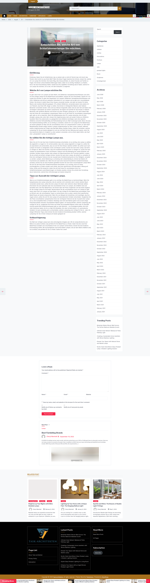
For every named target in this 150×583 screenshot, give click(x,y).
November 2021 (101, 280)
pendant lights (101, 70)
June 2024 (100, 178)
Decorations (23, 16)
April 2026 (100, 101)
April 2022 (100, 266)
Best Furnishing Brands (52, 433)
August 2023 (101, 213)
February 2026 (101, 108)
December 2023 (101, 199)
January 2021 (101, 311)
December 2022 (101, 241)
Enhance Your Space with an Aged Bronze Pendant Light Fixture (106, 581)
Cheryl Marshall (56, 52)
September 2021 (102, 287)
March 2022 (100, 269)
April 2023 (100, 227)
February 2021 (101, 308)
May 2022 (100, 262)
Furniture (33, 16)
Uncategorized (101, 81)
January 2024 (101, 196)
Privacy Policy (33, 558)
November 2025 (102, 119)
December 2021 (101, 276)
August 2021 (100, 290)
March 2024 (100, 189)
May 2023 (100, 224)
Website (88, 394)
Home (9, 16)
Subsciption (32, 562)
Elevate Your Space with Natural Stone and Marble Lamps (108, 342)
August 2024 (101, 171)
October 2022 (101, 248)
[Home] (4, 15)
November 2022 (102, 245)
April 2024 (100, 185)
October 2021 (101, 283)
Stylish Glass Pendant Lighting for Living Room (74, 581)
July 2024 (100, 175)
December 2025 (101, 115)
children (99, 49)
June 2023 (100, 220)
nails (98, 67)
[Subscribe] (148, 15)
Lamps (50, 16)
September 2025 (102, 126)
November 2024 (102, 161)
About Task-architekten (35, 555)
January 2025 (101, 154)
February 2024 (101, 192)
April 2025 (100, 143)
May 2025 (100, 140)
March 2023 (100, 231)
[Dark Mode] (134, 15)
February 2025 (101, 150)
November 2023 (102, 203)
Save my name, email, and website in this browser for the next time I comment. (66, 402)
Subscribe (98, 553)
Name (44, 394)
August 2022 (101, 255)
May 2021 (100, 297)
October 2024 (101, 164)
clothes (99, 53)
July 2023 (100, 217)
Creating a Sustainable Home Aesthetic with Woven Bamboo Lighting (108, 337)
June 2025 (100, 136)
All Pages (96, 538)
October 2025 (101, 122)
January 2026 (101, 112)
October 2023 (101, 206)
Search (99, 29)
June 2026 (100, 94)
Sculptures (100, 77)
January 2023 (101, 238)
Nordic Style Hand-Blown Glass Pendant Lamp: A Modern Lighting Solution (109, 347)
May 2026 (100, 98)
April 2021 (100, 301)
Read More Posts (98, 534)
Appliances (41, 16)
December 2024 (101, 157)
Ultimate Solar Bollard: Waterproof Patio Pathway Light (109, 331)
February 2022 (101, 273)
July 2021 (100, 294)
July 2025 (100, 133)
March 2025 (100, 147)
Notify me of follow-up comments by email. (52, 408)
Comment (45, 373)
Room (15, 16)
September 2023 (102, 210)
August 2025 (101, 129)
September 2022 (102, 252)
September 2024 (102, 168)
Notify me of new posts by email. (73, 407)
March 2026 (100, 105)
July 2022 (100, 259)
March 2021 (100, 304)
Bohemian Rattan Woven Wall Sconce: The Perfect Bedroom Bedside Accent (108, 326)
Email (66, 394)
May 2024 (100, 182)
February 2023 (101, 234)
